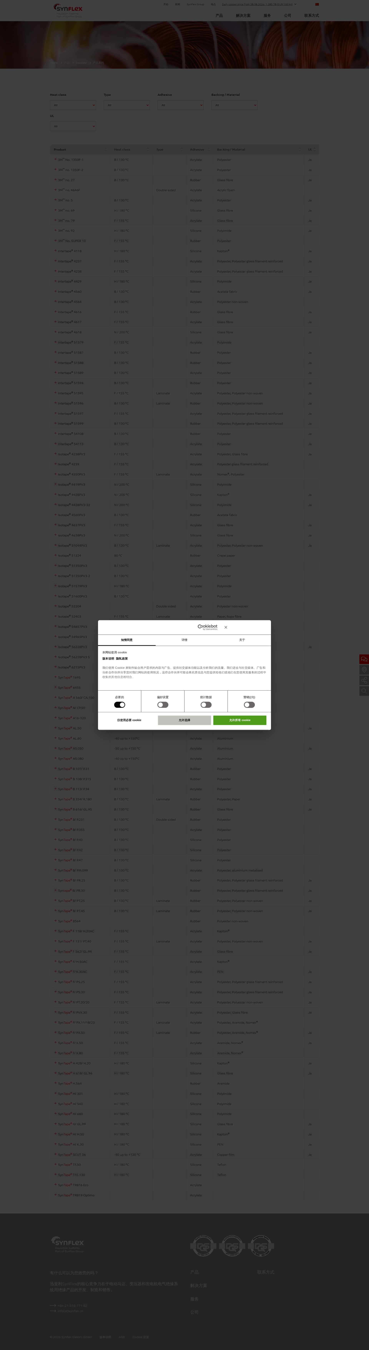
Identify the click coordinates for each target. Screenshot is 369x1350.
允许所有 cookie (239, 720)
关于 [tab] (242, 639)
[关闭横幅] (245, 627)
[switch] (162, 705)
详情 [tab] (184, 639)
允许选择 (184, 720)
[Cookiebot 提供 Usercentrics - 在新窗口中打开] (200, 627)
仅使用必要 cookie (129, 720)
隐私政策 (122, 658)
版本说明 (108, 658)
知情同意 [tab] (127, 639)
